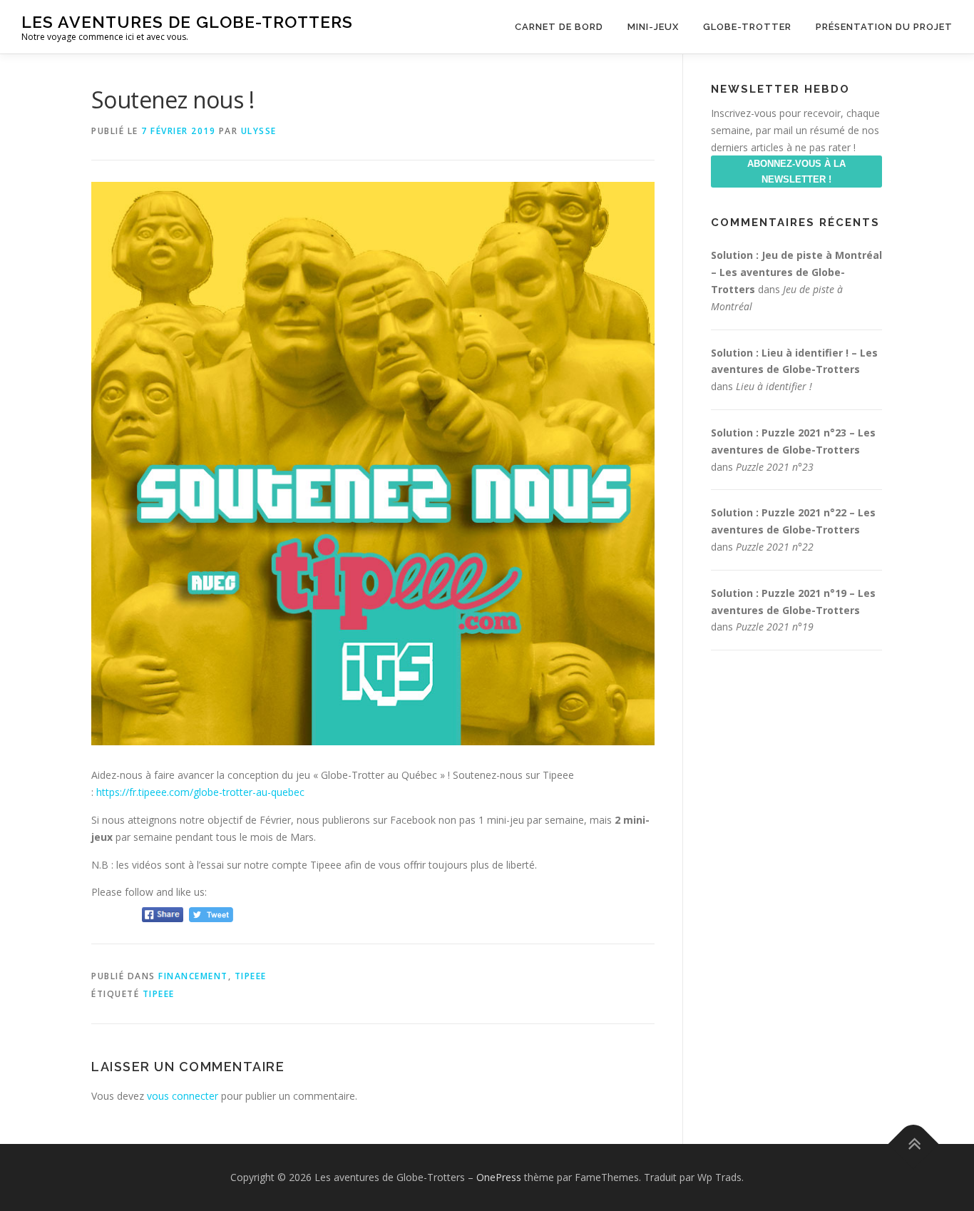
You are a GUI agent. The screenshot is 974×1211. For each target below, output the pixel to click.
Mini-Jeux (653, 26)
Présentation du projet (884, 26)
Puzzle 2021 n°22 (775, 546)
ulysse (259, 131)
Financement (193, 976)
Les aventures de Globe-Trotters (187, 21)
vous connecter (182, 1096)
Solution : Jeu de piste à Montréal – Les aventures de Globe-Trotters (796, 272)
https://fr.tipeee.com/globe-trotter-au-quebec (200, 792)
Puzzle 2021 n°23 (775, 467)
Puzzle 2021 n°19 (775, 626)
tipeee (159, 994)
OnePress (498, 1177)
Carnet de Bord (559, 26)
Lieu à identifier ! (774, 386)
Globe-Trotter (747, 26)
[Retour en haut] (913, 1144)
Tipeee (251, 976)
